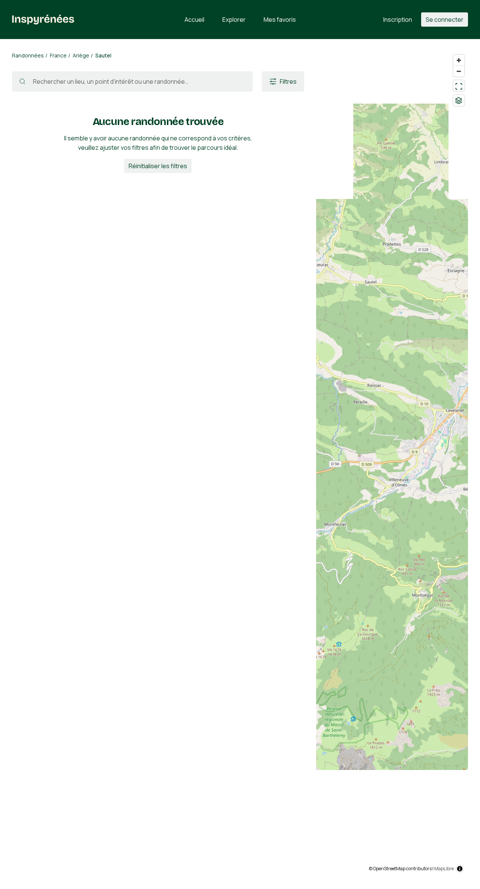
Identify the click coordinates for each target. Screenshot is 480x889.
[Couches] (458, 100)
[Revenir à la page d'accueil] (43, 20)
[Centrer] (458, 85)
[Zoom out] (458, 71)
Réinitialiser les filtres (158, 166)
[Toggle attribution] (459, 868)
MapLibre (444, 868)
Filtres (288, 81)
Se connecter (445, 19)
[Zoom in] (458, 60)
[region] (392, 464)
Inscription (397, 19)
